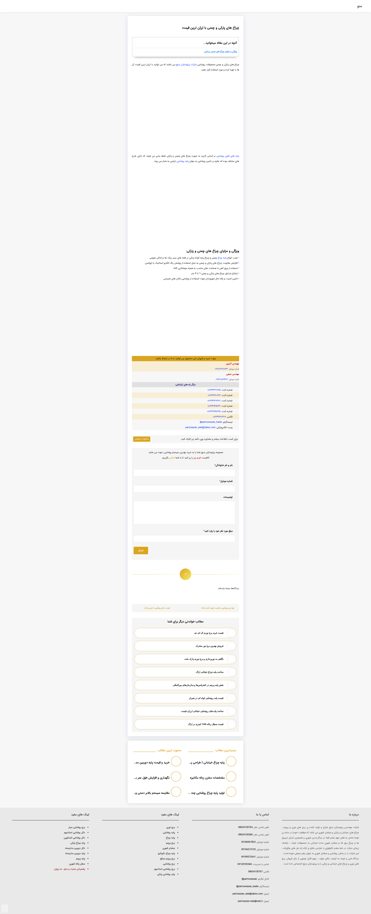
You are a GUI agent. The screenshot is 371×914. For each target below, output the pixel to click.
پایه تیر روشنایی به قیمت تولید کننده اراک (217, 608)
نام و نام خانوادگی (223, 465)
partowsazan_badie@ (211, 422)
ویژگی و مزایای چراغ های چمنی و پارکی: (220, 51)
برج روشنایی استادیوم (164, 869)
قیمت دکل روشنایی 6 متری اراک (157, 608)
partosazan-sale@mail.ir (250, 901)
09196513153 (248, 849)
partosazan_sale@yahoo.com (200, 427)
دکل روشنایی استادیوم (74, 832)
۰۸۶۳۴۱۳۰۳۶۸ (214, 400)
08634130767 (255, 871)
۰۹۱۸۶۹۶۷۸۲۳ (221, 369)
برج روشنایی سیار (76, 827)
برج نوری (170, 827)
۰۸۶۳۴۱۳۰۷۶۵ (214, 390)
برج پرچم (170, 843)
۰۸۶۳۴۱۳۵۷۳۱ (214, 406)
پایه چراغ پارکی (77, 843)
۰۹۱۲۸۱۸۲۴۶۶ (222, 379)
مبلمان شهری (169, 848)
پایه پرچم (80, 858)
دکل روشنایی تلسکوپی (74, 838)
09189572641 (248, 857)
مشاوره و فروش (142, 439)
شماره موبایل (226, 481)
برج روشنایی (169, 864)
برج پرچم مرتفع (167, 858)
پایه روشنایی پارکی (166, 874)
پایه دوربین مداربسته (75, 853)
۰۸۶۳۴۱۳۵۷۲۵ (214, 411)
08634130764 (245, 827)
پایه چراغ (222, 258)
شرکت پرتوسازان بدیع (186, 64)
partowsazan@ (249, 879)
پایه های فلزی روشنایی (228, 156)
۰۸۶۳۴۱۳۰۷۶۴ (214, 395)
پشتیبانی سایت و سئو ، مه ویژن (69, 869)
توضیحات (228, 497)
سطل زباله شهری (77, 864)
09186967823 (248, 842)
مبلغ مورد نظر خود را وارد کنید (218, 531)
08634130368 (245, 834)
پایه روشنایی (183, 161)
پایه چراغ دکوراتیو (166, 853)
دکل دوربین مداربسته (75, 848)
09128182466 (245, 864)
